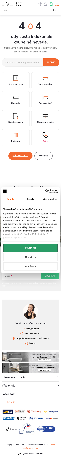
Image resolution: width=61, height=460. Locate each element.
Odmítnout (30, 266)
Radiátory (15, 141)
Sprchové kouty (16, 84)
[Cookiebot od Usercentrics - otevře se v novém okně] (45, 191)
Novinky (43, 155)
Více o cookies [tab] (50, 199)
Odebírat (50, 276)
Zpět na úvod (20, 155)
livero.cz (32, 343)
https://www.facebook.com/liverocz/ (33, 338)
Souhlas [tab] (11, 199)
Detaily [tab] (30, 199)
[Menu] (57, 4)
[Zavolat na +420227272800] (40, 4)
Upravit (28, 257)
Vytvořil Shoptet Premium (32, 453)
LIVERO (11, 402)
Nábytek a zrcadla (45, 122)
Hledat (55, 10)
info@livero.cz (32, 328)
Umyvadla (15, 103)
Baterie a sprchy (15, 122)
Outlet (45, 141)
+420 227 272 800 (33, 333)
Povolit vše (30, 248)
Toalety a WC (45, 103)
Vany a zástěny (45, 84)
